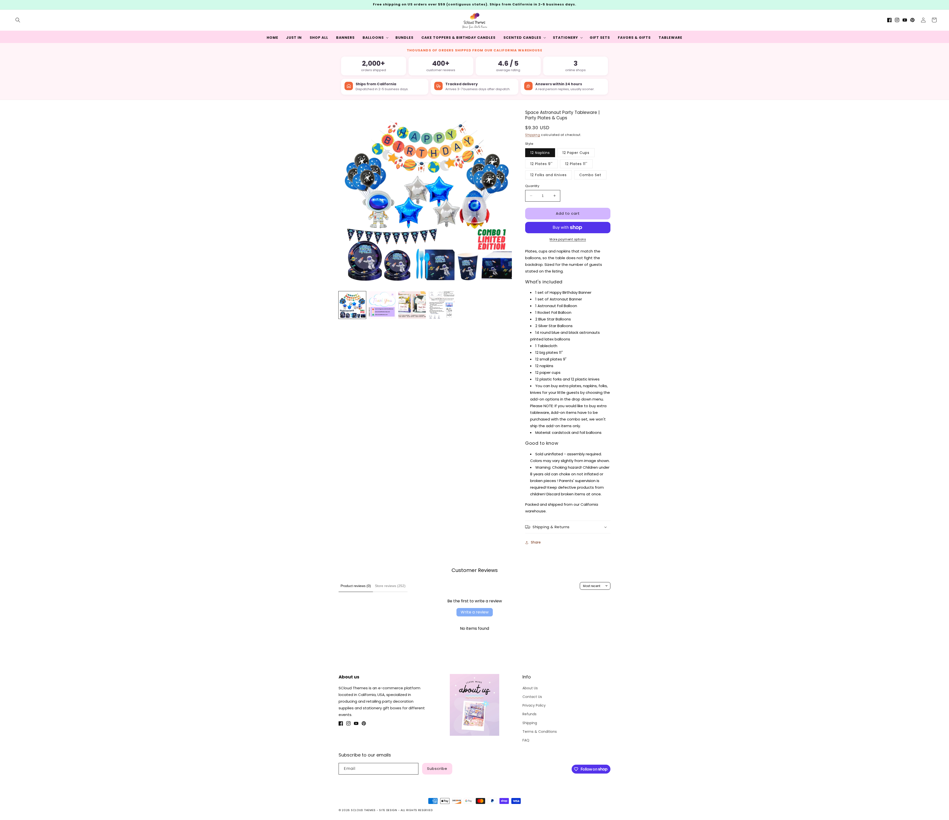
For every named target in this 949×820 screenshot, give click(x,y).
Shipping (532, 135)
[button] (17, 20)
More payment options (568, 239)
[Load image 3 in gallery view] (412, 305)
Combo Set (590, 174)
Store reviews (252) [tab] (390, 586)
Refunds (529, 714)
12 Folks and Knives (548, 174)
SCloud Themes (363, 810)
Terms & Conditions (539, 731)
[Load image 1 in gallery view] (352, 305)
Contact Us (532, 696)
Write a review (475, 612)
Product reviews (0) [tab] (356, 586)
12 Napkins (540, 152)
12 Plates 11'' (576, 163)
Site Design (388, 810)
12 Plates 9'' (541, 163)
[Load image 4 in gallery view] (442, 305)
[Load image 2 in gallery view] (382, 305)
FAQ (525, 740)
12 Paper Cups (575, 152)
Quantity (532, 186)
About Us (530, 688)
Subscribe (437, 768)
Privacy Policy (534, 705)
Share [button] (536, 542)
